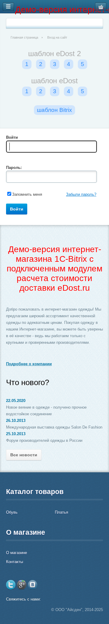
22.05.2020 (15, 400)
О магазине (16, 552)
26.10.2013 (15, 420)
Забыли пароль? (81, 194)
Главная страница (24, 37)
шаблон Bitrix (54, 110)
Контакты (14, 561)
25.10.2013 (15, 434)
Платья (61, 512)
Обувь (12, 512)
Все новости (23, 454)
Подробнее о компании (29, 364)
